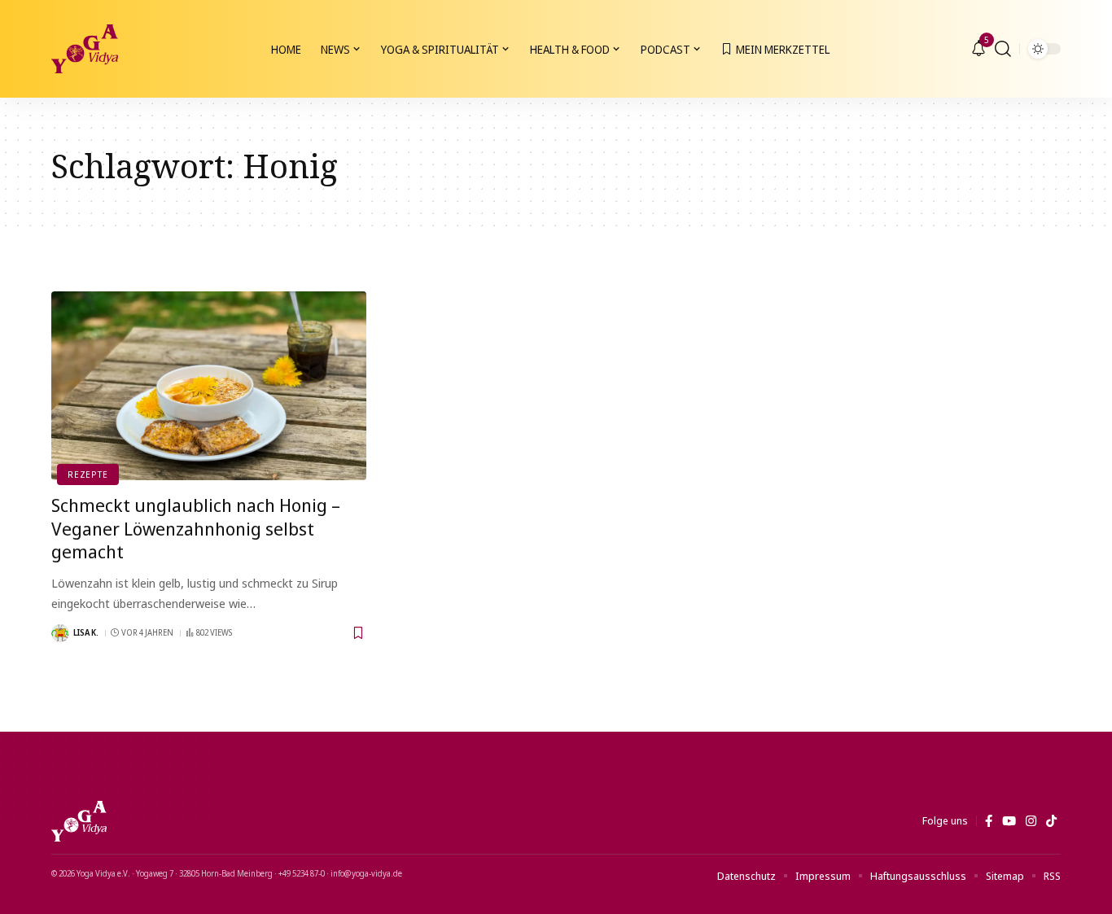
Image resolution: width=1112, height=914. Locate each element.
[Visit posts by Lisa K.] (60, 633)
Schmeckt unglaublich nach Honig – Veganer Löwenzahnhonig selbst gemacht (195, 527)
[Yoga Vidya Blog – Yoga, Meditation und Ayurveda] (79, 821)
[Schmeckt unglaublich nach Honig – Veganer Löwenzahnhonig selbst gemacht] (208, 385)
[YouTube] (1009, 821)
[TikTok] (1051, 821)
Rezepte (87, 474)
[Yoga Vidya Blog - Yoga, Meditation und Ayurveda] (84, 48)
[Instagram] (1031, 821)
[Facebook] (988, 821)
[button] (1003, 49)
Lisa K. (86, 632)
